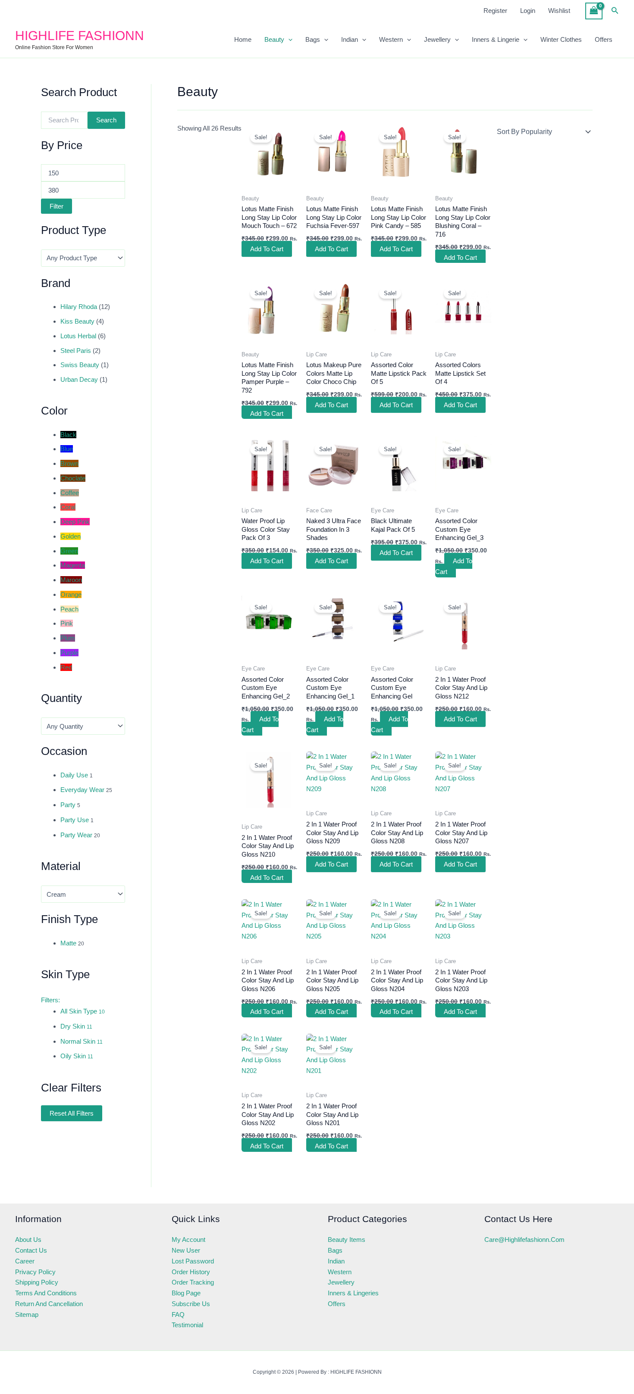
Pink (66, 623)
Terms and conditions (46, 1293)
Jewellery (437, 39)
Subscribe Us (191, 1303)
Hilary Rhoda (78, 306)
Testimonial (187, 1325)
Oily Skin (76, 1056)
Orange (71, 594)
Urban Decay (79, 379)
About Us (28, 1239)
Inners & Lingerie (495, 39)
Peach (69, 609)
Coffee (69, 492)
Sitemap (26, 1314)
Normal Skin (81, 1041)
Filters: (50, 1000)
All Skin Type (82, 1011)
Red (66, 667)
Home (242, 39)
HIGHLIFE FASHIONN (79, 35)
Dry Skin (76, 1026)
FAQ (178, 1314)
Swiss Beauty (79, 364)
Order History (191, 1271)
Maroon (71, 579)
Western (391, 39)
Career (25, 1261)
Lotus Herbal (78, 336)
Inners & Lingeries (353, 1293)
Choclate (72, 478)
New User (186, 1250)
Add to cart (266, 249)
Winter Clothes (561, 39)
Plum (67, 638)
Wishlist (559, 10)
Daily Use (74, 775)
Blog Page (186, 1293)
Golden (70, 536)
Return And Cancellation (49, 1303)
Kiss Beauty (77, 321)
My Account (188, 1239)
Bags (312, 39)
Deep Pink (75, 521)
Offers (603, 39)
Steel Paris (75, 350)
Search (106, 120)
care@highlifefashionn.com (524, 1239)
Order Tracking (193, 1282)
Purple (69, 652)
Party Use (74, 819)
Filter (56, 206)
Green (69, 551)
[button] (615, 10)
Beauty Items (346, 1239)
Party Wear (76, 835)
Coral (67, 507)
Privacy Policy (35, 1271)
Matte (68, 943)
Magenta (72, 565)
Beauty (274, 39)
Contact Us (31, 1250)
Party (67, 804)
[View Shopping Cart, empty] (594, 11)
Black (68, 434)
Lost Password (193, 1261)
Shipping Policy (36, 1282)
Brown (69, 463)
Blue (66, 448)
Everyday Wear (82, 789)
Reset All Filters (72, 1113)
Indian (349, 39)
